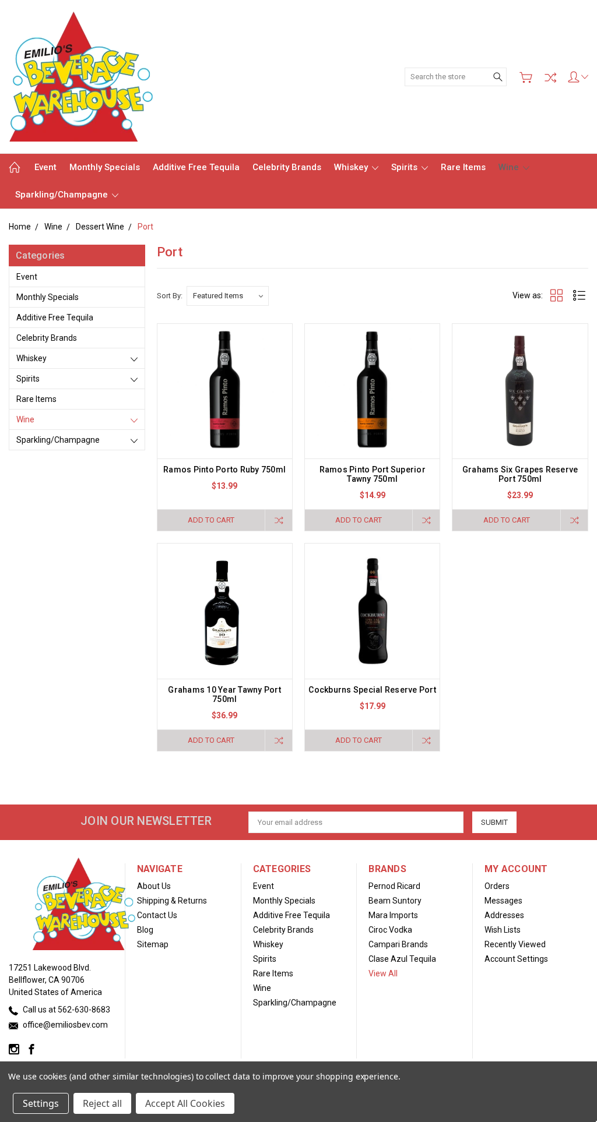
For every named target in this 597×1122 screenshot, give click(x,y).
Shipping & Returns (172, 900)
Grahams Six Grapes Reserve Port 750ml (520, 474)
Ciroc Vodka (390, 929)
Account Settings (516, 959)
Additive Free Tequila (196, 167)
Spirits (405, 167)
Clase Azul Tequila (402, 959)
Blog (145, 929)
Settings (41, 1103)
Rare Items (463, 167)
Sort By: (169, 295)
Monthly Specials (104, 167)
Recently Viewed (515, 944)
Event (45, 167)
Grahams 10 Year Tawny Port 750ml (224, 694)
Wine (509, 167)
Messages (503, 900)
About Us (154, 886)
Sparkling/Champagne (62, 194)
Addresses (504, 915)
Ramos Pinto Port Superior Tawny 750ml (372, 474)
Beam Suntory (395, 900)
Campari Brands (398, 944)
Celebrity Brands (286, 167)
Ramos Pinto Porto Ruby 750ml (224, 469)
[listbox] (228, 296)
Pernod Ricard (394, 886)
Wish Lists (502, 929)
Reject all (102, 1103)
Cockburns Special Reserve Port (372, 689)
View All (383, 973)
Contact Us (157, 915)
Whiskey (352, 167)
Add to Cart (211, 520)
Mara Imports (393, 915)
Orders (497, 886)
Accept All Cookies (185, 1103)
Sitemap (152, 944)
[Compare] (550, 77)
